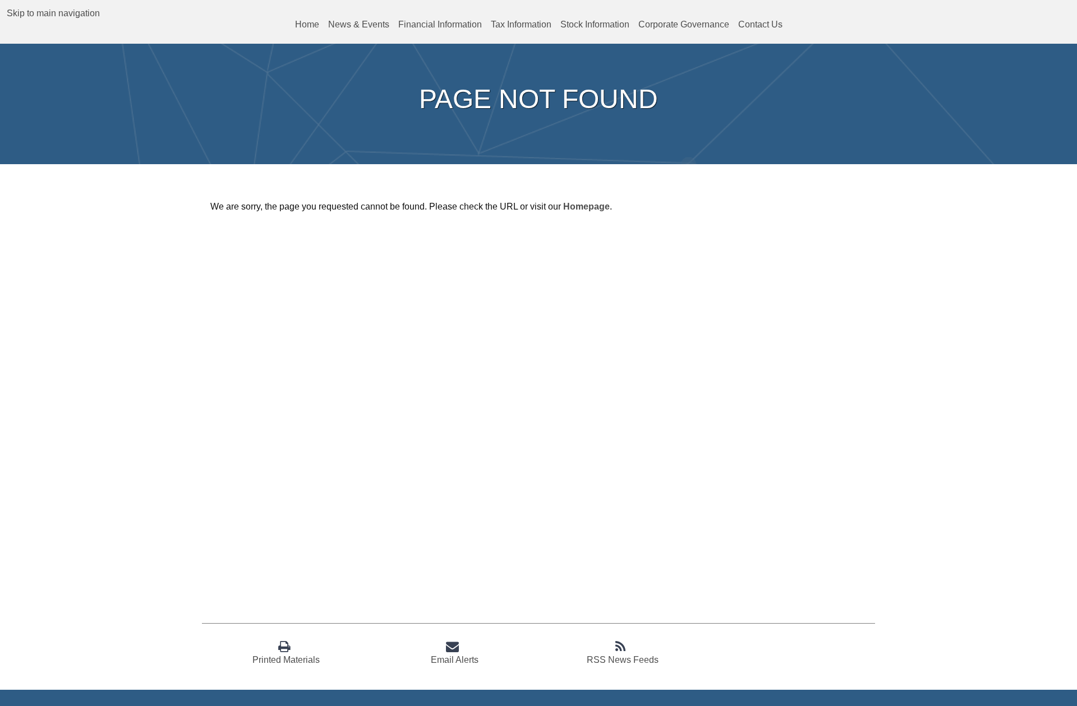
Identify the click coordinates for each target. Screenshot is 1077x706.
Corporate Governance (683, 24)
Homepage (586, 206)
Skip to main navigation (53, 13)
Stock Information (594, 24)
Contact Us (760, 24)
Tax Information (521, 24)
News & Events (358, 24)
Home (307, 24)
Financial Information (440, 24)
